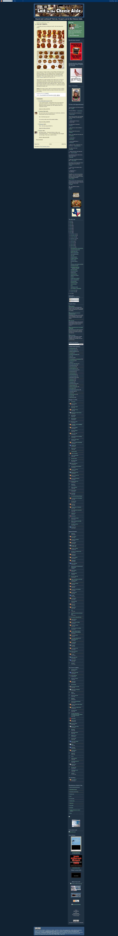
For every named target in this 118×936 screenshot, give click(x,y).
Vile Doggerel (72, 397)
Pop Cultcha (72, 388)
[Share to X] (56, 95)
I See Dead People (73, 374)
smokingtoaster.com (75, 761)
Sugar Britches (74, 619)
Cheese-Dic (72, 357)
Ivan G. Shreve (71, 178)
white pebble (73, 660)
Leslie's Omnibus (74, 453)
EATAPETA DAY (73, 272)
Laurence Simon (72, 114)
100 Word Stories (74, 669)
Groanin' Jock (73, 545)
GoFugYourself (74, 710)
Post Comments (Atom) (45, 146)
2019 (71, 221)
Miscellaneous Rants (73, 377)
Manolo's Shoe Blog (75, 726)
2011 (71, 232)
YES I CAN (72, 255)
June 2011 (72, 242)
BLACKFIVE (73, 415)
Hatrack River (72, 800)
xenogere (73, 663)
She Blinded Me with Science (74, 389)
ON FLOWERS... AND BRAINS (76, 288)
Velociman (71, 132)
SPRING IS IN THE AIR (74, 275)
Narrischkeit (72, 380)
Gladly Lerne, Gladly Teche (76, 707)
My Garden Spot (74, 460)
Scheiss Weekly (74, 601)
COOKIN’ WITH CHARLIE (75, 278)
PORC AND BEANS (74, 269)
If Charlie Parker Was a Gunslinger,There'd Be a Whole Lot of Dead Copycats (76, 714)
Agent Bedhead (74, 675)
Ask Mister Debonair (73, 349)
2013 (71, 229)
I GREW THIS (73, 445)
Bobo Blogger (73, 418)
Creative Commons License (50, 931)
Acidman (72, 108)
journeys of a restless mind (76, 551)
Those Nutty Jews (73, 394)
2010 (71, 293)
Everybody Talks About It (74, 363)
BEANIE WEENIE (72, 306)
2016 (71, 225)
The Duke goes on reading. (76, 628)
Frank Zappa (72, 798)
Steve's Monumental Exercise (75, 787)
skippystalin (71, 157)
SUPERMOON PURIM (74, 265)
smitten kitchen (74, 758)
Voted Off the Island (74, 518)
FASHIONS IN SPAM (74, 282)
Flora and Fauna (72, 366)
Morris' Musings (74, 563)
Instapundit (73, 718)
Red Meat (71, 807)
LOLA (72, 285)
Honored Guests (72, 372)
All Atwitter (73, 401)
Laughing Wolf (74, 451)
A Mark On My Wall (74, 672)
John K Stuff (73, 720)
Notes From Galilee (74, 741)
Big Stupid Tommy (74, 409)
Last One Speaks (74, 557)
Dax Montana (71, 135)
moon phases (76, 875)
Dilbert (72, 692)
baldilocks (73, 533)
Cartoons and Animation (74, 354)
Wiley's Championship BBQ (76, 521)
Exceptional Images (73, 365)
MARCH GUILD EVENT (75, 252)
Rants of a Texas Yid (75, 475)
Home (50, 144)
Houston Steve (79, 110)
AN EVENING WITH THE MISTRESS (77, 248)
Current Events (72, 360)
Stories (71, 392)
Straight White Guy (77, 145)
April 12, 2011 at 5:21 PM (44, 137)
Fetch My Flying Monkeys (75, 701)
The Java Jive (73, 767)
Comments (72, 301)
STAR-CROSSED (74, 281)
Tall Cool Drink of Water (75, 622)
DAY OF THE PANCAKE (75, 279)
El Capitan (71, 184)
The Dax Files (73, 501)
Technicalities (73, 490)
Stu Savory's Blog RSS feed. (76, 617)
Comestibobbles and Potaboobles (46, 95)
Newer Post (37, 144)
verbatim (72, 773)
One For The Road (74, 469)
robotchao (73, 747)
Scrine (72, 756)
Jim (73, 168)
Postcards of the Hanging (76, 589)
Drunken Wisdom (74, 430)
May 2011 (72, 244)
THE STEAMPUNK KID (74, 254)
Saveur (41, 77)
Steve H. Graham (74, 152)
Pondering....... (73, 586)
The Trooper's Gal (74, 648)
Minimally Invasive (74, 732)
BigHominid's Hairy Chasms (76, 412)
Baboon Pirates (74, 403)
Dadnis (71, 362)
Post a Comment (39, 139)
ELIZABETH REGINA (74, 258)
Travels (71, 395)
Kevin (70, 118)
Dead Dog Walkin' (74, 427)
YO (71, 262)
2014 (71, 228)
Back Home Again (74, 406)
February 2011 (73, 290)
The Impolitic (73, 642)
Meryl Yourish (74, 160)
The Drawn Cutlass (74, 625)
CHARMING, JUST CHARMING (76, 424)
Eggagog (73, 698)
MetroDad (70, 128)
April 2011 (72, 245)
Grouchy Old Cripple (75, 439)
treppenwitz (73, 513)
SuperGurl (73, 484)
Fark (70, 796)
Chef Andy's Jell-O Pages (74, 791)
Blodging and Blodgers (73, 351)
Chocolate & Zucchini (75, 686)
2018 (71, 222)
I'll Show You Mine (74, 548)
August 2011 (73, 239)
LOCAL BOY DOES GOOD (75, 249)
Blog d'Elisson (74, 779)
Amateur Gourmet (74, 678)
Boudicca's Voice (74, 421)
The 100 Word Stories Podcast (76, 496)
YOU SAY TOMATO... (42, 24)
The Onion (71, 805)
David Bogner (71, 142)
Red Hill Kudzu (74, 592)
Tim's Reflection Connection (76, 510)
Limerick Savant (74, 723)
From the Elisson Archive (74, 369)
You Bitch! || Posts (74, 524)
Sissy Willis (71, 149)
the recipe (58, 75)
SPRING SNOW (73, 259)
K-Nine (70, 188)
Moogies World (74, 458)
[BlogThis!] (55, 95)
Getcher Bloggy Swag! (76, 867)
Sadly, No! (73, 753)
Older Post (64, 144)
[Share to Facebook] (58, 95)
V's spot (72, 654)
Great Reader (73, 542)
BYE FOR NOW (71, 320)
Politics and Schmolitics (74, 386)
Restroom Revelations (75, 478)
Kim (71, 118)
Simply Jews (73, 607)
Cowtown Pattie (42, 111)
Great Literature (72, 371)
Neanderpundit (74, 573)
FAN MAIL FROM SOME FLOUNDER (77, 264)
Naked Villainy (73, 570)
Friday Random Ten (73, 368)
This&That (73, 504)
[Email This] (54, 95)
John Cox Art (73, 448)
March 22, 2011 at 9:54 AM (44, 128)
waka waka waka (74, 657)
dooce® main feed (74, 695)
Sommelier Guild (72, 391)
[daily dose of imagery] (75, 689)
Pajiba (72, 744)
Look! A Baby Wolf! (74, 455)
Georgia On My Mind (75, 539)
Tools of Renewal (74, 651)
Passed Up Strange (74, 583)
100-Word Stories (73, 348)
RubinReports (73, 750)
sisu (72, 610)
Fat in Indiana (73, 536)
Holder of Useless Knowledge (76, 442)
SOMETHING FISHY (74, 251)
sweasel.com (73, 764)
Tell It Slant (73, 493)
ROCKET (72, 276)
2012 (71, 231)
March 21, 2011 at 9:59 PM (44, 121)
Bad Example (73, 684)
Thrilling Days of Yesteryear (76, 507)
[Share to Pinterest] (59, 95)
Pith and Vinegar (72, 385)
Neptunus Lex (73, 735)
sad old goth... (73, 598)
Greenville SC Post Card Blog (76, 436)
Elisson (40, 130)
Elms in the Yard (74, 433)
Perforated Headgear (73, 383)
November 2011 (73, 235)
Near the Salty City (74, 576)
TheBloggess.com (74, 770)
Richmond (41, 124)
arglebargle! (73, 681)
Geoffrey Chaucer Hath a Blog (76, 704)
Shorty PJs (73, 604)
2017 (71, 224)
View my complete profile (74, 35)
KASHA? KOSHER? (72, 335)
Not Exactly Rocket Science (76, 466)
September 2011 (73, 238)
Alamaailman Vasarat (73, 789)
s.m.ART (72, 595)
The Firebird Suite (74, 635)
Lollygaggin (73, 560)
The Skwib (73, 645)
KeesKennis (73, 554)
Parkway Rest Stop (74, 472)
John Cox (70, 125)
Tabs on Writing (74, 487)
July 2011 (72, 241)
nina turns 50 (73, 738)
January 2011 (73, 291)
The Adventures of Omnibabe (76, 498)
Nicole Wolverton (74, 463)
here (73, 33)
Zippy (71, 813)
